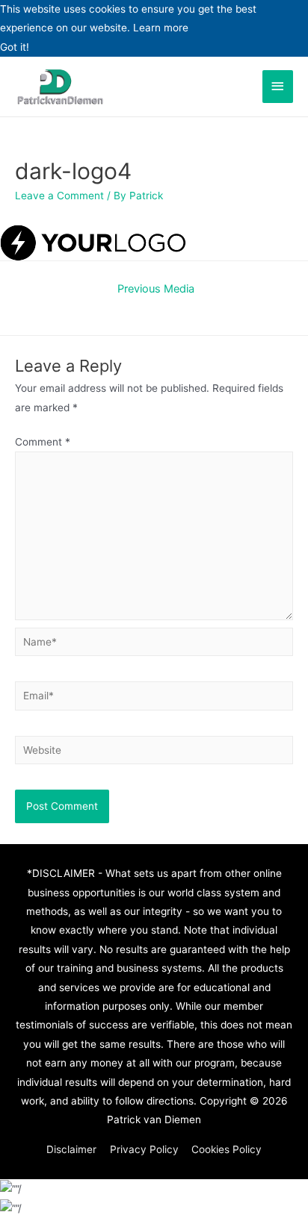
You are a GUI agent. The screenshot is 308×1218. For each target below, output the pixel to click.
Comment (42, 442)
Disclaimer (71, 1149)
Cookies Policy (226, 1149)
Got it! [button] (14, 47)
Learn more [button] (160, 28)
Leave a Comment (59, 196)
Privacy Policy (144, 1149)
